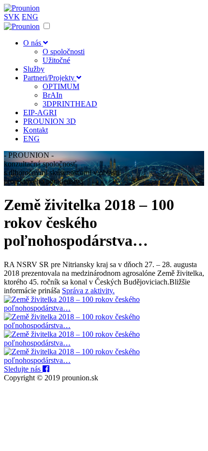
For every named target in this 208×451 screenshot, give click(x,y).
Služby (34, 69)
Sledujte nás (23, 369)
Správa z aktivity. (88, 290)
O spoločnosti (64, 51)
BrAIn (52, 95)
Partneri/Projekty (49, 78)
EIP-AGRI (40, 112)
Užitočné (56, 60)
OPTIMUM (61, 86)
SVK (12, 17)
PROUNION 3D (49, 121)
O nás (33, 43)
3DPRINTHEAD (70, 104)
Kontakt (35, 130)
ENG (30, 17)
